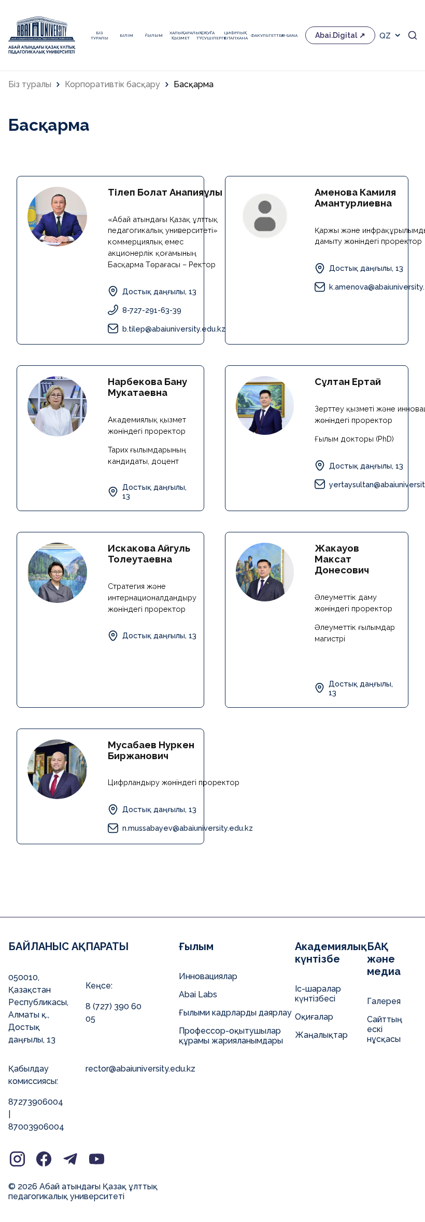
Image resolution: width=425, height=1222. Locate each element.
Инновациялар (208, 976)
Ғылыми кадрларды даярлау (235, 1013)
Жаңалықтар (321, 1035)
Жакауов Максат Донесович (342, 559)
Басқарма (194, 84)
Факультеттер (262, 35)
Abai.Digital (336, 35)
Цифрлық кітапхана (234, 35)
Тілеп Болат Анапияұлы (165, 192)
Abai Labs (198, 994)
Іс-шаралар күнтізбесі (318, 994)
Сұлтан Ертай (348, 381)
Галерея (384, 1001)
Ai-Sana (289, 35)
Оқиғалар (314, 1017)
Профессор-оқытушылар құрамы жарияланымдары (231, 1036)
